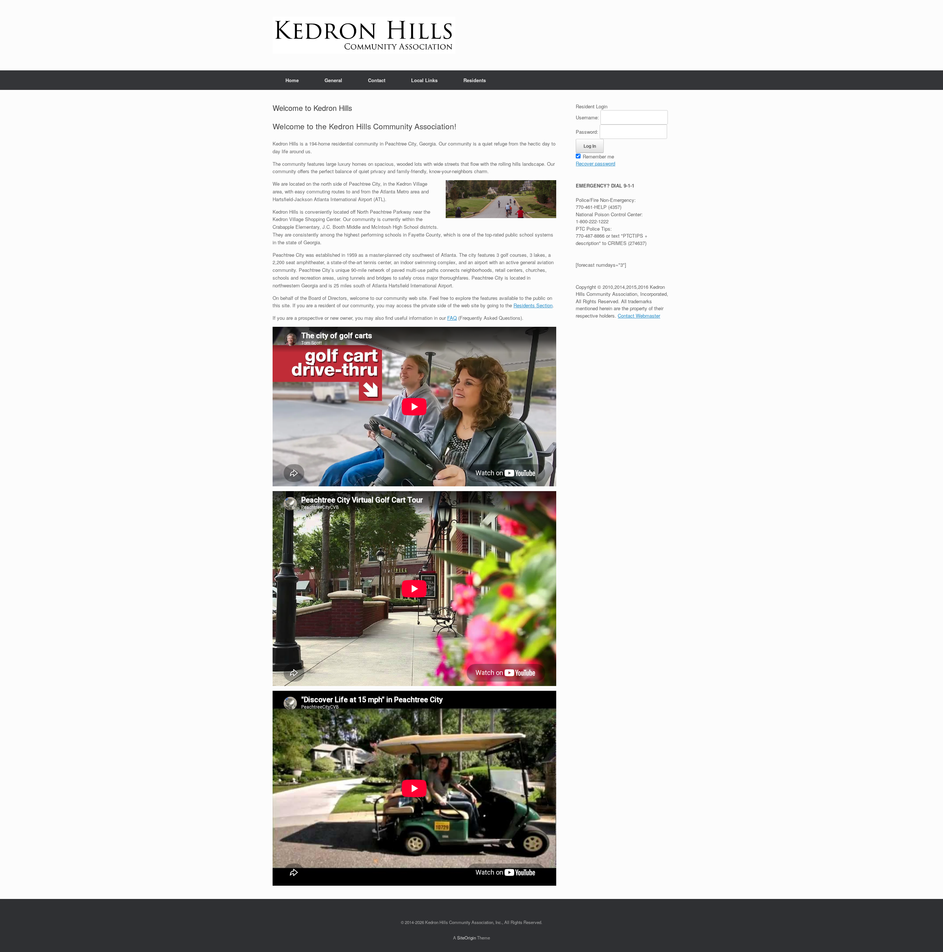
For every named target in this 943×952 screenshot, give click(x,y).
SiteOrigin (466, 938)
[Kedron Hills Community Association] (364, 35)
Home (292, 80)
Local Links (424, 80)
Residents (474, 80)
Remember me (597, 156)
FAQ (452, 317)
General (333, 80)
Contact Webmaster (639, 315)
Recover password (595, 163)
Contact (376, 80)
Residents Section (533, 305)
